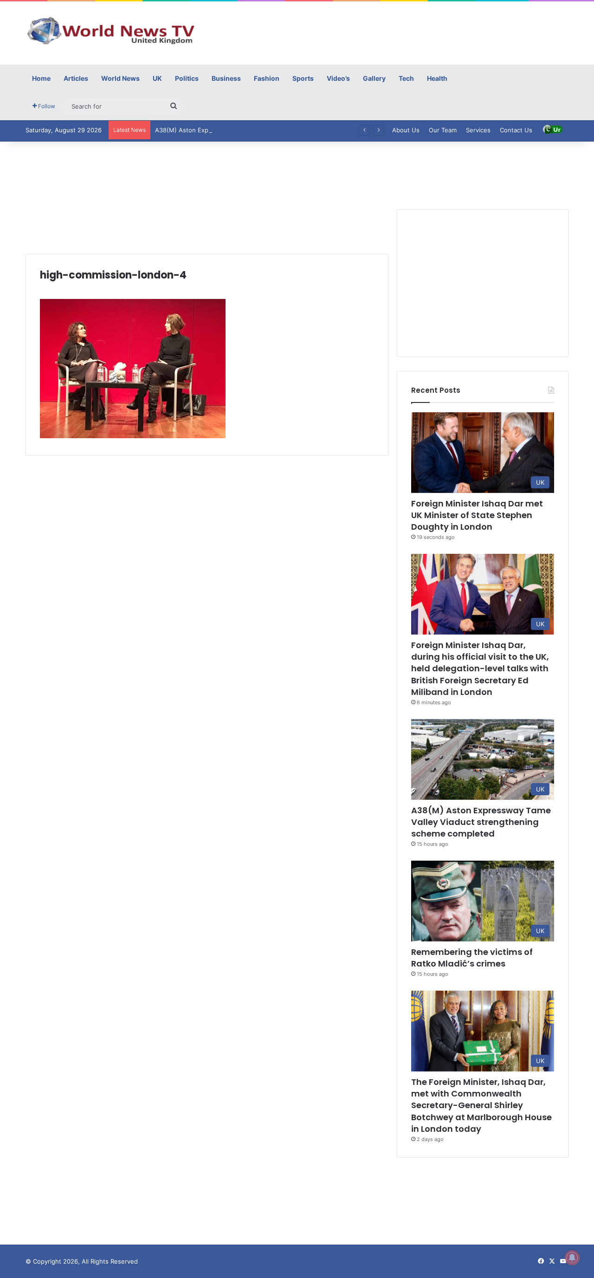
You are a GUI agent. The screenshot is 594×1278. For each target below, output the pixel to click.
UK (157, 78)
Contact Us (516, 130)
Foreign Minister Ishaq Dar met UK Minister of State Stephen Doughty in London (477, 515)
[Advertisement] (390, 31)
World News (120, 78)
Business (226, 78)
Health (437, 78)
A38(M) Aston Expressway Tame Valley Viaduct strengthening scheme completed (273, 130)
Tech (406, 78)
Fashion (266, 78)
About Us (406, 130)
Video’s (338, 78)
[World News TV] (111, 30)
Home (41, 78)
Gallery (374, 78)
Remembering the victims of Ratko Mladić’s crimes (472, 957)
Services (478, 130)
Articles (76, 78)
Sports (303, 78)
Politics (187, 78)
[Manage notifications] (572, 1257)
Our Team (443, 130)
